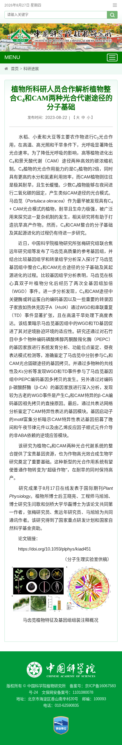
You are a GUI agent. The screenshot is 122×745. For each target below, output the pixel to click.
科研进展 (31, 68)
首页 (15, 68)
